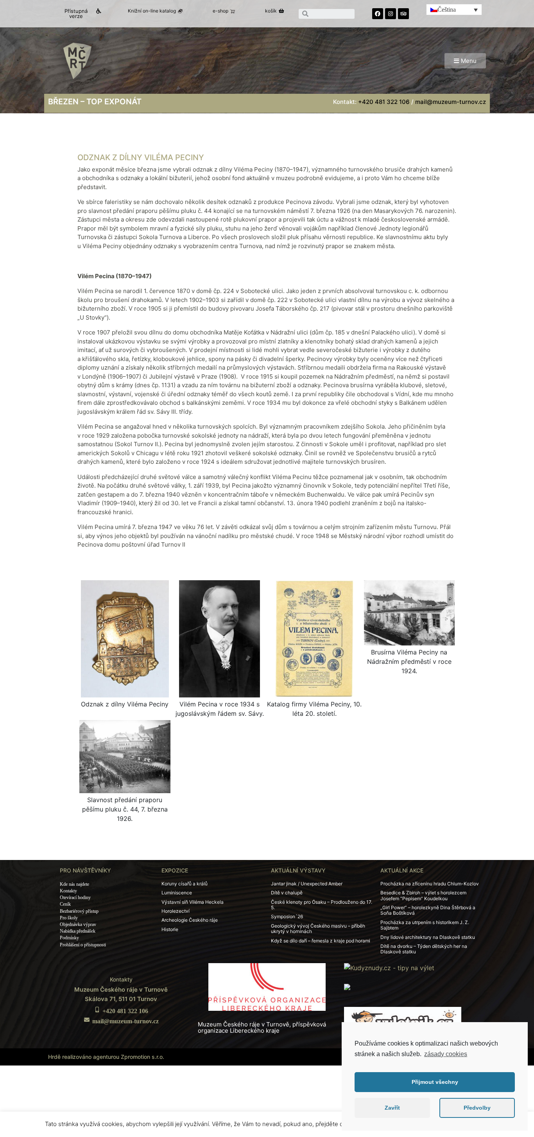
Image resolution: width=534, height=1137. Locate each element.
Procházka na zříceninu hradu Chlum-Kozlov (429, 884)
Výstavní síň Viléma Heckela (192, 902)
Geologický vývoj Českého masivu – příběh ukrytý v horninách (318, 928)
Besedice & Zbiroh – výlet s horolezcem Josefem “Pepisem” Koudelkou (423, 895)
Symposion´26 (287, 916)
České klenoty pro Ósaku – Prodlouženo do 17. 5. (321, 904)
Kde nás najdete (74, 884)
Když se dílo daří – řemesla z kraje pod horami (320, 941)
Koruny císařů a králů (184, 884)
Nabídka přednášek (77, 931)
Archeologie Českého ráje (189, 920)
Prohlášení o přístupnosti (83, 945)
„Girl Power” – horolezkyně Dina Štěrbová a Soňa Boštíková (427, 910)
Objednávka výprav (78, 924)
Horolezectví (175, 911)
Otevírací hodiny (75, 897)
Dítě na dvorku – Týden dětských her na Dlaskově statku (423, 949)
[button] (79, 13)
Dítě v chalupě (287, 893)
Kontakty (68, 891)
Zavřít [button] (392, 1108)
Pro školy (69, 918)
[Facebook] (377, 13)
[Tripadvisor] (403, 13)
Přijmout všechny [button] (435, 1082)
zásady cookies (445, 1054)
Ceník (65, 904)
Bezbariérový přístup (79, 911)
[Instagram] (390, 13)
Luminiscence (176, 893)
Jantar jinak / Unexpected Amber (306, 884)
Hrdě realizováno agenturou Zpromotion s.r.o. (106, 1056)
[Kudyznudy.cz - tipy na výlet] (389, 967)
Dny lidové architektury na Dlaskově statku (427, 937)
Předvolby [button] (477, 1108)
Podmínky (69, 937)
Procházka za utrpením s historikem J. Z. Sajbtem (424, 925)
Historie (169, 929)
